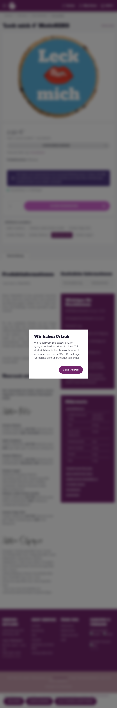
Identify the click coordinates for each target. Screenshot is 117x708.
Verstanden (71, 369)
